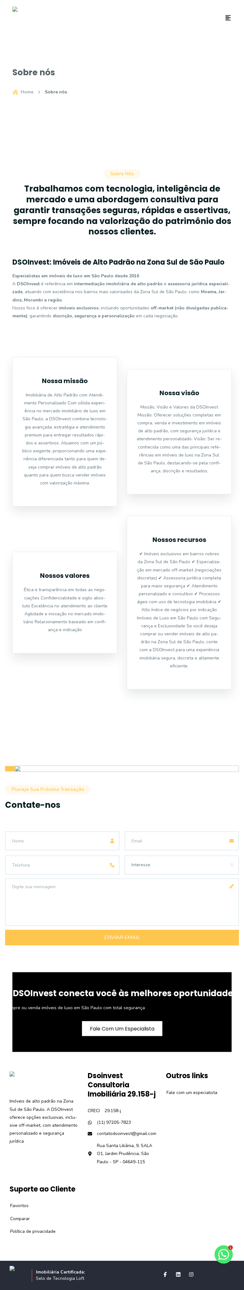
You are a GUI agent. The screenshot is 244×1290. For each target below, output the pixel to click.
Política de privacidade (29, 1231)
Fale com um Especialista (122, 1028)
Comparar (16, 1219)
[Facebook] (165, 1274)
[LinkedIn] (178, 1274)
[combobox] (182, 865)
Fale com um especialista (188, 1093)
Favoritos (16, 1206)
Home (27, 92)
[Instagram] (191, 1274)
